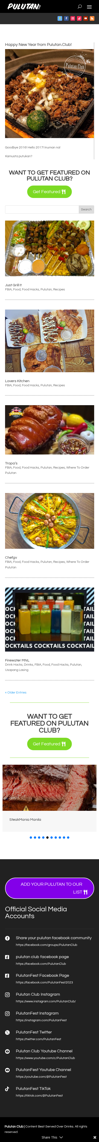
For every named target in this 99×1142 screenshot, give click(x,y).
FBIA (8, 289)
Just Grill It (13, 285)
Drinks (28, 664)
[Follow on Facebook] (60, 18)
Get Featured (46, 191)
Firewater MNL (17, 660)
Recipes (59, 289)
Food (16, 289)
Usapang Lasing (16, 670)
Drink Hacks (14, 664)
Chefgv (11, 557)
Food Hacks (30, 289)
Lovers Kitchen (17, 381)
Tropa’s (11, 463)
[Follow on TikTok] (79, 18)
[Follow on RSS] (92, 18)
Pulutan (46, 289)
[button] (92, 798)
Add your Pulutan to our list (51, 888)
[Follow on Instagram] (72, 18)
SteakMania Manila (25, 819)
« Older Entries (15, 692)
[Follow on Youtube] (85, 18)
